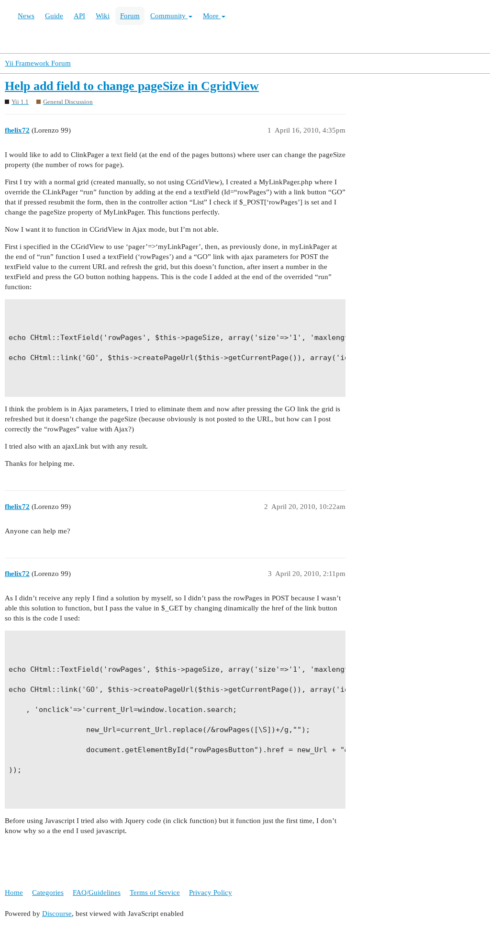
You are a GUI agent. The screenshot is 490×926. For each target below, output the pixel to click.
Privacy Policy (210, 892)
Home (14, 892)
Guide (54, 16)
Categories (48, 892)
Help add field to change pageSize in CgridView (132, 86)
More (212, 16)
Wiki (103, 16)
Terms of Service (155, 892)
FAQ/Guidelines (97, 892)
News (26, 16)
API (79, 16)
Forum (130, 16)
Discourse (57, 913)
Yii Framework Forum (38, 63)
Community (169, 16)
